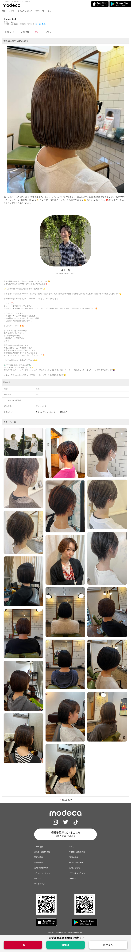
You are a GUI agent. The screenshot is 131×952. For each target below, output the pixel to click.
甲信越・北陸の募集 (77, 852)
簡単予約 (63, 412)
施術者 (65, 945)
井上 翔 (65, 270)
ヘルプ (72, 847)
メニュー (49, 32)
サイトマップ (39, 884)
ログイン (108, 945)
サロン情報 (25, 32)
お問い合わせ (74, 868)
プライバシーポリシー (43, 873)
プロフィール (9, 32)
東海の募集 (73, 857)
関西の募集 (38, 862)
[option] (65, 119)
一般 (22, 945)
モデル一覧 (39, 11)
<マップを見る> (40, 24)
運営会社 (37, 878)
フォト (50, 11)
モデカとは (38, 847)
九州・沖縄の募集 (41, 868)
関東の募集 (38, 857)
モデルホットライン (77, 873)
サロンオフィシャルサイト (46, 412)
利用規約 (72, 878)
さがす (11, 11)
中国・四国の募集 (76, 862)
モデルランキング (25, 11)
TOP (3, 11)
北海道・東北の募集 (42, 852)
